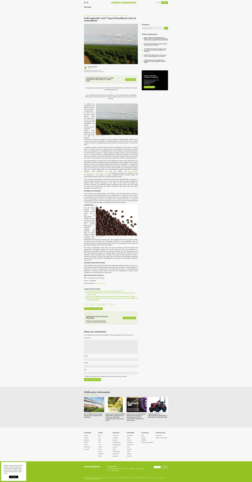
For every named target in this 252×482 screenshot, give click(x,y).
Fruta (128, 447)
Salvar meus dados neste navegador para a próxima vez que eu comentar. (106, 376)
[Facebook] (113, 471)
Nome (86, 356)
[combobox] (153, 28)
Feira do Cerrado (101, 304)
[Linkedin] (118, 471)
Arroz (99, 444)
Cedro (114, 449)
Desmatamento (116, 442)
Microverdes (130, 435)
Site (85, 369)
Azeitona (129, 449)
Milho (99, 440)
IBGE (142, 435)
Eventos (86, 437)
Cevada (100, 447)
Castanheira (116, 453)
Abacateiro (115, 456)
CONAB (143, 437)
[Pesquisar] (166, 28)
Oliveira (111, 304)
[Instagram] (110, 471)
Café (86, 304)
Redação (89, 68)
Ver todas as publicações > (91, 395)
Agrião (128, 437)
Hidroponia (129, 442)
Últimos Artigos (91, 15)
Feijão (99, 456)
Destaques (86, 440)
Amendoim (101, 453)
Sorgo (99, 449)
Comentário (87, 337)
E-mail (86, 362)
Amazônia (115, 447)
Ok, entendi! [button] (13, 476)
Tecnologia (86, 449)
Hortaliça (129, 456)
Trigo (99, 442)
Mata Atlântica (116, 451)
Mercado (87, 7)
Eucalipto (115, 440)
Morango (129, 453)
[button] (84, 3)
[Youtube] (115, 471)
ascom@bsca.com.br (100, 283)
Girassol (100, 451)
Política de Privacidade (161, 437)
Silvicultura (115, 435)
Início (85, 15)
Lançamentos (87, 447)
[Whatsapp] (108, 471)
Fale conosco (159, 435)
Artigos (86, 444)
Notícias (86, 435)
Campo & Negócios (92, 66)
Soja (99, 437)
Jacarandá (115, 437)
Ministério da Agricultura (147, 442)
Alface (128, 451)
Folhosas (129, 440)
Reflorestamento (117, 444)
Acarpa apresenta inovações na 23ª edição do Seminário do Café (105, 291)
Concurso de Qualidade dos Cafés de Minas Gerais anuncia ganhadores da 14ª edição (111, 296)
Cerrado (92, 304)
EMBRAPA (143, 440)
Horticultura (130, 444)
